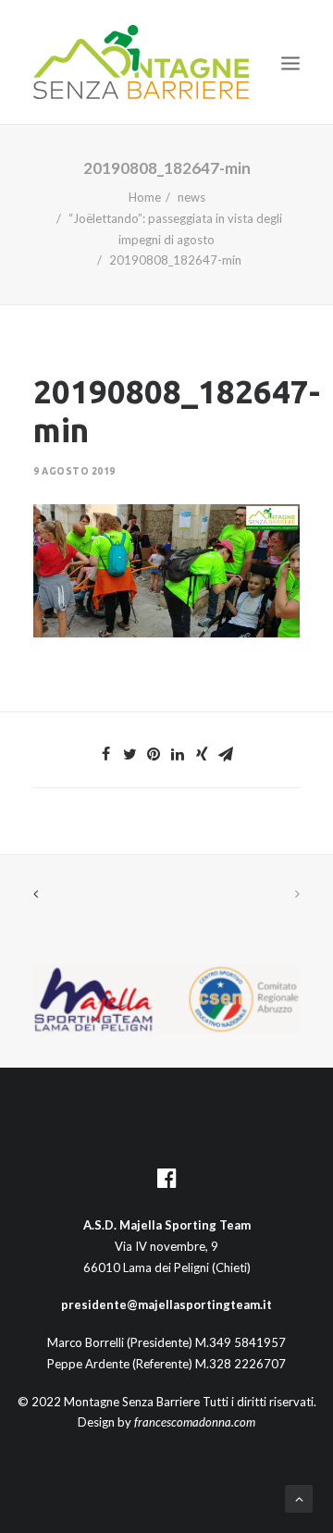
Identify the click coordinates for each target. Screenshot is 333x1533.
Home (145, 197)
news (191, 197)
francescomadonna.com (194, 1422)
